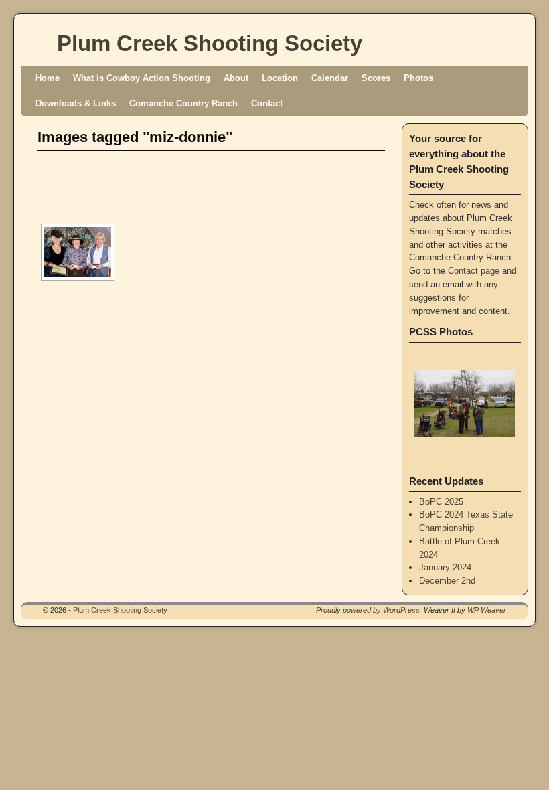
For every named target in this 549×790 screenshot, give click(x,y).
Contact (267, 103)
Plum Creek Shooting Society (209, 43)
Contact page (473, 271)
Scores (376, 78)
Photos (418, 78)
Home (47, 78)
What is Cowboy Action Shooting (141, 78)
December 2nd (447, 581)
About (236, 78)
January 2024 (445, 567)
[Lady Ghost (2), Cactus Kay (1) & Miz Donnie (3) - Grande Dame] (77, 252)
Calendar (329, 78)
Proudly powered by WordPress (368, 610)
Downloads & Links (75, 103)
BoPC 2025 (441, 502)
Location (280, 78)
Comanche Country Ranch (183, 103)
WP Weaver (486, 610)
